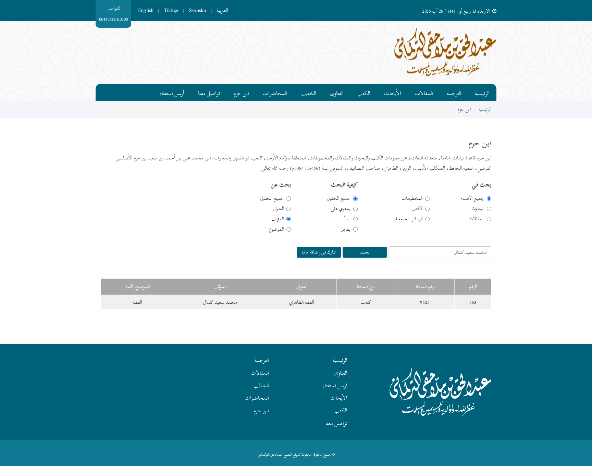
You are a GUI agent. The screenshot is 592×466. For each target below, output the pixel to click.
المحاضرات (275, 92)
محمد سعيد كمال (220, 302)
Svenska (197, 10)
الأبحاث (392, 92)
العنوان (278, 208)
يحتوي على (341, 208)
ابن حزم (241, 92)
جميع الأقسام (472, 198)
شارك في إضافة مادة (318, 252)
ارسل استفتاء (335, 385)
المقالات (424, 92)
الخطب (308, 92)
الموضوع (276, 229)
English (145, 10)
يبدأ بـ (346, 219)
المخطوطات (412, 198)
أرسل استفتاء (172, 92)
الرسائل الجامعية (409, 219)
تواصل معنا (209, 92)
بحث (365, 252)
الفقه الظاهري (301, 302)
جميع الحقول (339, 198)
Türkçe (171, 10)
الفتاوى (337, 92)
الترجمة (454, 92)
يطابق (346, 229)
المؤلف (277, 219)
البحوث (477, 208)
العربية (222, 10)
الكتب (363, 92)
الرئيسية (482, 92)
